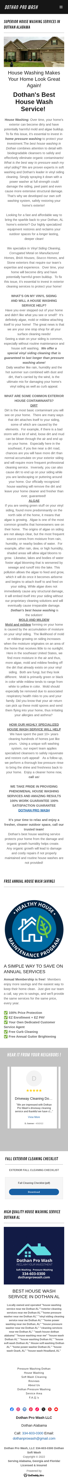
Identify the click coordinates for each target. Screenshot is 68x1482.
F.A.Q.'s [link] (34, 1397)
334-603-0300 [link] (32, 1433)
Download (34, 1192)
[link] (25, 8)
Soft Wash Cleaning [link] (33, 1377)
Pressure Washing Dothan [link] (33, 1368)
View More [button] (34, 1117)
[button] (61, 7)
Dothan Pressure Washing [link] (33, 1389)
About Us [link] (34, 1385)
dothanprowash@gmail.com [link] (34, 1438)
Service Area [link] (34, 1393)
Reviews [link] (33, 1381)
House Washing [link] (34, 1373)
